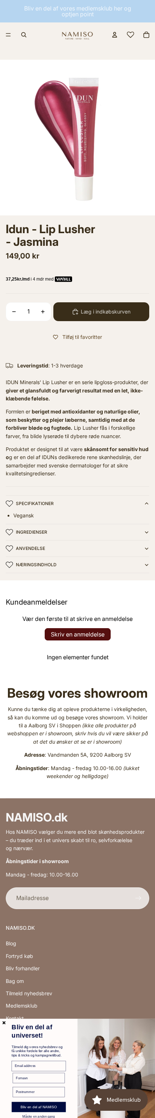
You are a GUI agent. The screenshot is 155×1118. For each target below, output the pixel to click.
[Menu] (8, 34)
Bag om (15, 981)
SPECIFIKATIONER (35, 503)
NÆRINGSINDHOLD (36, 564)
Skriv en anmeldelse (78, 634)
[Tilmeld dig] (138, 898)
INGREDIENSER (31, 532)
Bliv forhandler (23, 968)
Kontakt (15, 1018)
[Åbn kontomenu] (115, 35)
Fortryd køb (19, 956)
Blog (11, 943)
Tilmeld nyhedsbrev (29, 993)
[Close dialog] (3, 1022)
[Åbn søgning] (24, 35)
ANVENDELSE (30, 548)
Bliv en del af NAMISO (39, 1107)
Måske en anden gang (38, 1116)
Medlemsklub (21, 1006)
